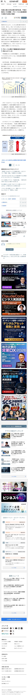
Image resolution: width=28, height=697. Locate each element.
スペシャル (9, 4)
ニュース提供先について (19, 646)
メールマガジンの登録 (6, 641)
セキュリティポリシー (6, 681)
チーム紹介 (4, 656)
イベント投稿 (4, 660)
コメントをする (10, 249)
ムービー (15, 4)
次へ (17, 165)
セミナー (3, 4)
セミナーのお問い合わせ (6, 671)
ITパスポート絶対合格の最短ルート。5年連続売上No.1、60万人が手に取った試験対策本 (14, 256)
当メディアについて (18, 648)
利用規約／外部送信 (18, 641)
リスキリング (21, 4)
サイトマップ (4, 646)
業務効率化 (4, 21)
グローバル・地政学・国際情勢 (9, 199)
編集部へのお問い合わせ (6, 668)
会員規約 (3, 648)
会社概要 (3, 679)
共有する (24, 17)
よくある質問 (4, 643)
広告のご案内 (4, 658)
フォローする (24, 21)
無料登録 (24, 1)
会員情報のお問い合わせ (19, 668)
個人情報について (5, 683)
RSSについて (17, 643)
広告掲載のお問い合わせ (19, 671)
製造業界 (4, 205)
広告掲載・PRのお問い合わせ (13, 619)
